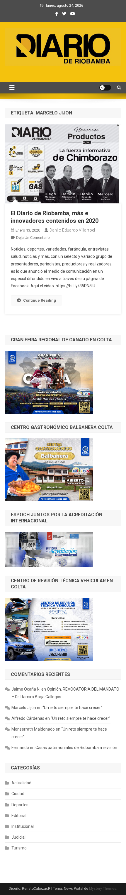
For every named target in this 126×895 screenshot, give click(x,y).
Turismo (19, 848)
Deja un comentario (33, 237)
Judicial (18, 837)
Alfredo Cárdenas (27, 718)
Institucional (22, 826)
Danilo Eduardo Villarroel (72, 230)
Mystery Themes (102, 889)
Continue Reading (39, 300)
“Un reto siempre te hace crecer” (72, 707)
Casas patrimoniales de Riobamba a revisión (76, 747)
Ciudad (17, 793)
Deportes (19, 804)
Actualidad (21, 783)
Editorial (18, 815)
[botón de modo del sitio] (105, 88)
